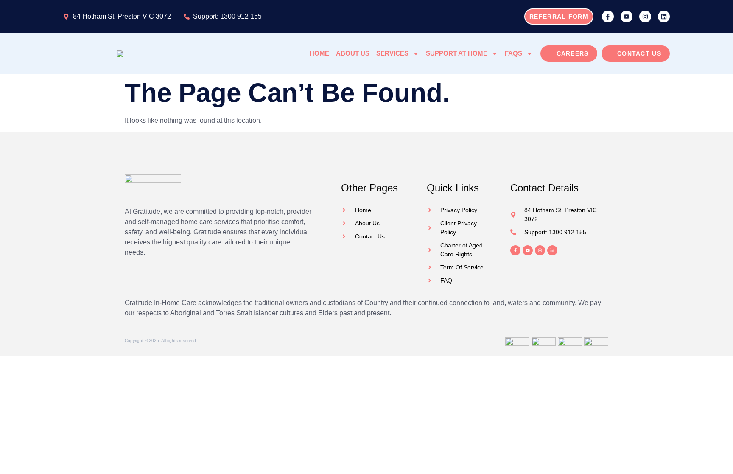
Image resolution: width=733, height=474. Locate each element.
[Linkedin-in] (552, 250)
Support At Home (456, 53)
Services (392, 53)
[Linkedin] (664, 16)
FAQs (513, 53)
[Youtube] (626, 16)
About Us (352, 53)
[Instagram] (645, 16)
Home (319, 53)
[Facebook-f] (608, 16)
